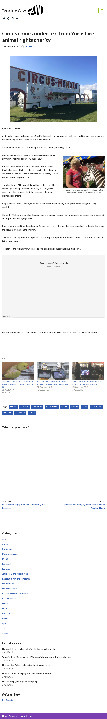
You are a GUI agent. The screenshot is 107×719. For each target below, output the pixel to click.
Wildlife (7, 413)
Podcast (6, 613)
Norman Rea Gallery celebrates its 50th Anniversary (27, 665)
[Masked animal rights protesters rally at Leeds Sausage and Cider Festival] (53, 371)
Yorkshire (20, 413)
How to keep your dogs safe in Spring (19, 681)
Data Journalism (10, 553)
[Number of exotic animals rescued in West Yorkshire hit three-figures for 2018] (18, 371)
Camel (64, 407)
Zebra (32, 413)
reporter (29, 46)
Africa (13, 407)
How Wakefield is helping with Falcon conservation (26, 673)
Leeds (84, 407)
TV (3, 628)
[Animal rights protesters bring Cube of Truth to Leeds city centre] (88, 371)
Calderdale (51, 407)
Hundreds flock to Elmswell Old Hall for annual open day (29, 648)
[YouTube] (17, 17)
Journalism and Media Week (15, 573)
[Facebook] (8, 17)
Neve (4, 716)
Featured (6, 563)
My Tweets (7, 700)
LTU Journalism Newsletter (15, 593)
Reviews (6, 618)
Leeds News (8, 583)
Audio (5, 544)
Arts (4, 539)
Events (5, 558)
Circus (74, 407)
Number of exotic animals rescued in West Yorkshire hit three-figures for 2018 (17, 384)
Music (5, 603)
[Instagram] (12, 17)
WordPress (26, 716)
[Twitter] (4, 17)
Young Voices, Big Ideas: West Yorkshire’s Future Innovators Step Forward (37, 657)
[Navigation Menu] (101, 10)
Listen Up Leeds (9, 588)
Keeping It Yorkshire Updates (16, 578)
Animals (24, 407)
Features (6, 568)
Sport (4, 623)
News (5, 608)
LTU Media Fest (9, 598)
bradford (37, 407)
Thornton (96, 407)
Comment (7, 548)
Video (5, 633)
